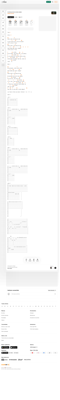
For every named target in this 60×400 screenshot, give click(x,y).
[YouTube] (32, 353)
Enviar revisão (10, 268)
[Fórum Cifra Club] (4, 360)
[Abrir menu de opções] (3, 11)
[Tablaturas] (3, 36)
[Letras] (20, 359)
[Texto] (3, 42)
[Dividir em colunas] (3, 18)
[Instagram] (38, 353)
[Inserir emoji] (55, 294)
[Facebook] (43, 353)
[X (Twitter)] (55, 353)
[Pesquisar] (52, 2)
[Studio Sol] (5, 365)
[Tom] (3, 25)
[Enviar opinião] (3, 57)
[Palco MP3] (27, 359)
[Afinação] (3, 32)
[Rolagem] (3, 15)
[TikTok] (49, 353)
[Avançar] (32, 22)
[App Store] (13, 347)
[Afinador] (3, 50)
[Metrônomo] (3, 53)
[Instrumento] (3, 22)
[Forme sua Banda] (13, 359)
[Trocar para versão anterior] (3, 60)
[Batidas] (3, 45)
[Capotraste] (3, 28)
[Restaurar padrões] (3, 65)
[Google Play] (5, 347)
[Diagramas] (3, 39)
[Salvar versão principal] (13, 17)
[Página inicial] (4, 1)
